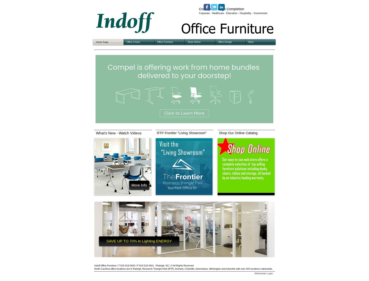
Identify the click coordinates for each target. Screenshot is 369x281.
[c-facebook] (207, 7)
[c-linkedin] (221, 7)
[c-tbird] (214, 7)
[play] (265, 119)
